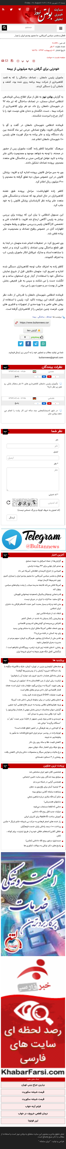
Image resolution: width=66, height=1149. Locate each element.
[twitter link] (20, 343)
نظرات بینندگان (52, 367)
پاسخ (17, 376)
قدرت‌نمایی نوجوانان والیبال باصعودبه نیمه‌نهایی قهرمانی (37, 594)
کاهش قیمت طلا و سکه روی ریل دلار (45, 742)
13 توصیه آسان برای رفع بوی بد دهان (45, 787)
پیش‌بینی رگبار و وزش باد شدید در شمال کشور (41, 618)
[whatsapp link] (43, 343)
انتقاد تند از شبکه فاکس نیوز (48, 613)
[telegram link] (35, 343)
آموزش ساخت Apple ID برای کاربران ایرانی (42, 816)
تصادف (49, 317)
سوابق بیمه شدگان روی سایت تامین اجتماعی (42, 777)
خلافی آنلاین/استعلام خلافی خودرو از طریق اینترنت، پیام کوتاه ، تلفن (33, 833)
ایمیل (56, 451)
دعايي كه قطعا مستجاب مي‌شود (47, 806)
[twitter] (11, 9)
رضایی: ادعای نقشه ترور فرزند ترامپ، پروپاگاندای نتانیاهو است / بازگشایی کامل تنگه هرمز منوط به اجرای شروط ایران (33, 649)
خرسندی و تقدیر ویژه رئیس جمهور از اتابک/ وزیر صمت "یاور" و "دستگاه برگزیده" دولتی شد (34, 721)
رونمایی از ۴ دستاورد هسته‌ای (48, 757)
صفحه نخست (59, 57)
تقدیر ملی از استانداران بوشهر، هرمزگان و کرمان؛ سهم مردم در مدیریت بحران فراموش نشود (34, 640)
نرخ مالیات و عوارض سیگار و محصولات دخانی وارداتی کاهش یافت (32, 752)
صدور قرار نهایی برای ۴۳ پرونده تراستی (44, 566)
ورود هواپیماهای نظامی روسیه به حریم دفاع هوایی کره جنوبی (34, 704)
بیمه (34, 317)
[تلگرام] (33, 539)
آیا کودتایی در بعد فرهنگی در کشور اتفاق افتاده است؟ (38, 728)
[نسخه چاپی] (2, 60)
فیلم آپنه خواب (33, 1107)
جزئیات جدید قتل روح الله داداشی (46, 811)
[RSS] (3, 9)
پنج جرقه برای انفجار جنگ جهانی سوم (45, 747)
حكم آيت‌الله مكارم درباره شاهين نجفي (44, 796)
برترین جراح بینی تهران (33, 1085)
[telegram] (19, 9)
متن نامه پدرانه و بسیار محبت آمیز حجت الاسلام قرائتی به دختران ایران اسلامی (33, 606)
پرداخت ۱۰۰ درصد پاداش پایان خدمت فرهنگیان (41, 826)
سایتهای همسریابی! (52, 801)
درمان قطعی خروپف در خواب (33, 1114)
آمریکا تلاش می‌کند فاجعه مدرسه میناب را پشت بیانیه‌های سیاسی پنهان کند (33, 587)
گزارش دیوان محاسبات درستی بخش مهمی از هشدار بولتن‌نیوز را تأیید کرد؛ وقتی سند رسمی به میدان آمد (33, 712)
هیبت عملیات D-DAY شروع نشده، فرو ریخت (41, 694)
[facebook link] (28, 343)
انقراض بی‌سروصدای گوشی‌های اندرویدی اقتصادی (39, 623)
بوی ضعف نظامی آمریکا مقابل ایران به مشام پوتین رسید (37, 628)
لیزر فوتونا (33, 1121)
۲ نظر (52, 46)
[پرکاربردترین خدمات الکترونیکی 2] (33, 904)
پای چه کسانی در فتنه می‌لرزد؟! (47, 633)
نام (57, 439)
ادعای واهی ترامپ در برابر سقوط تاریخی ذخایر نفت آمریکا (36, 699)
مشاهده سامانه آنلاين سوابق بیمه (46, 791)
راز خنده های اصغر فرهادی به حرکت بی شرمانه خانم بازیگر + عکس (32, 821)
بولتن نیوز (47, 97)
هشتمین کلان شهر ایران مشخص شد (45, 772)
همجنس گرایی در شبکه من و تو (47, 782)
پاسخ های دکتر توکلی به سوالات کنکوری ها (42, 845)
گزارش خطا (32, 330)
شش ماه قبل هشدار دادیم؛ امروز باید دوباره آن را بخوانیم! (36, 675)
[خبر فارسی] (33, 1016)
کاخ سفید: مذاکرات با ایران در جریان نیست (42, 599)
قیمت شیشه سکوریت (33, 1092)
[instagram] (27, 10)
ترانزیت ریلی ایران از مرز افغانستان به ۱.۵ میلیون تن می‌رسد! (35, 680)
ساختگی (41, 317)
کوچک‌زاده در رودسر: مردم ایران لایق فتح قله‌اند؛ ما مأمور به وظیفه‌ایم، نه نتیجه (35, 735)
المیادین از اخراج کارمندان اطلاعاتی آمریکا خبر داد (39, 571)
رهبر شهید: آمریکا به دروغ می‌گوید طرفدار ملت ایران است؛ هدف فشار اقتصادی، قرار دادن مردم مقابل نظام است (33, 688)
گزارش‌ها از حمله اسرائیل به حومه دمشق (43, 561)
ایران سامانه (45, 1141)
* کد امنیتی (53, 494)
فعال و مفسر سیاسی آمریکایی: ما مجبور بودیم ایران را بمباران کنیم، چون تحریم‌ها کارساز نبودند (34, 38)
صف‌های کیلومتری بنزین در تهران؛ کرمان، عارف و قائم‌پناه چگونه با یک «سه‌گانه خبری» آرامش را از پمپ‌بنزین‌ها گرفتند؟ (32, 668)
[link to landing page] (47, 15)
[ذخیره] (12, 60)
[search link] (4, 27)
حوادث (49, 57)
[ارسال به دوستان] (6, 60)
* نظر (56, 463)
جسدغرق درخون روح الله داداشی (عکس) (43, 840)
